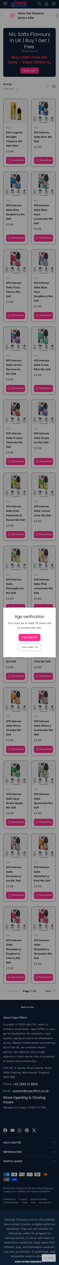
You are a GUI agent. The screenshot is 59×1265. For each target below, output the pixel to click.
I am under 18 (29, 647)
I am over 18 (29, 637)
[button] (29, 1261)
